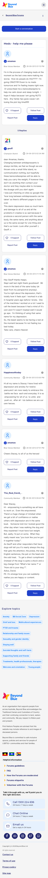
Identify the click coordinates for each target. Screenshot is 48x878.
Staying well (8, 645)
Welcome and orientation (14, 667)
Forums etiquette (15, 780)
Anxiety (6, 617)
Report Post (12, 118)
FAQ (9, 770)
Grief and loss (9, 622)
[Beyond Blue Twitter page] (30, 837)
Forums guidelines (15, 766)
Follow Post (35, 110)
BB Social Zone (19, 617)
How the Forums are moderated (22, 775)
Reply (35, 118)
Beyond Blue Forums (10, 4)
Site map (6, 873)
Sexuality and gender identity (16, 639)
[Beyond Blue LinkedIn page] (38, 837)
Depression (34, 617)
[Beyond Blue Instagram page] (23, 837)
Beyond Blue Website (12, 696)
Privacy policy (9, 867)
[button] (7, 110)
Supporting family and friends (16, 656)
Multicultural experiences (30, 622)
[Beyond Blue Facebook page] (7, 837)
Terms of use (8, 861)
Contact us (7, 854)
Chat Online (20, 813)
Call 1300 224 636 (23, 802)
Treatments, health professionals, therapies (22, 661)
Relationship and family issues (16, 633)
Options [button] (44, 15)
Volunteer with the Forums (20, 785)
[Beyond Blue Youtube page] (15, 837)
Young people (34, 667)
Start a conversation (24, 29)
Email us (18, 824)
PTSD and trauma (10, 628)
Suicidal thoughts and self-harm (17, 650)
